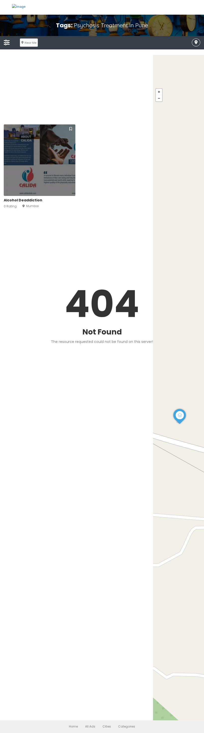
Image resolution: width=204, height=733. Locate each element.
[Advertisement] (102, 89)
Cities (106, 726)
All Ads (90, 726)
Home (73, 726)
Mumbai (32, 206)
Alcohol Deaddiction (23, 200)
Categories (126, 726)
